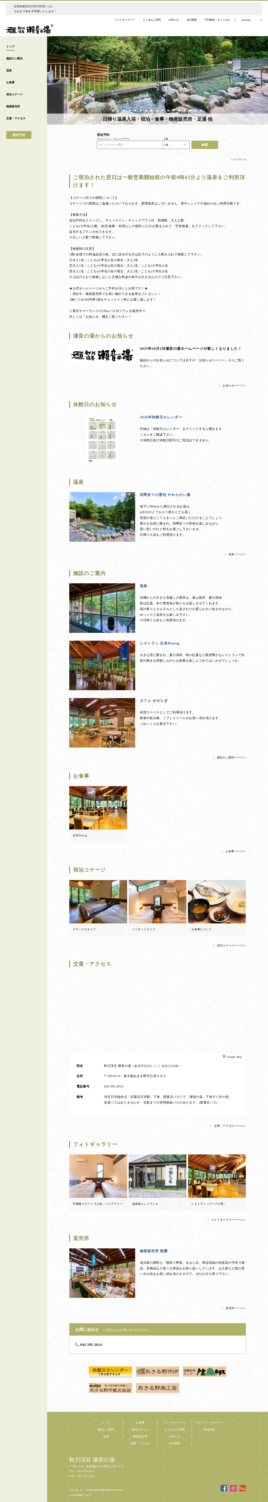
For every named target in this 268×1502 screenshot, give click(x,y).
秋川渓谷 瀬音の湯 (92, 1460)
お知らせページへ (234, 385)
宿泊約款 (209, 1429)
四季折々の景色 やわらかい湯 (165, 495)
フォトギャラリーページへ (228, 1219)
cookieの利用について (80, 1495)
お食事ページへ (236, 851)
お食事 (140, 1422)
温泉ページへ (237, 554)
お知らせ (174, 1436)
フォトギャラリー (174, 1422)
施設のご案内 (106, 1429)
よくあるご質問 (175, 1429)
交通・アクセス (140, 1443)
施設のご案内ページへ (231, 757)
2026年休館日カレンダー (161, 417)
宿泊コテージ (140, 1429)
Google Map (234, 1056)
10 (163, 110)
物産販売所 (140, 1436)
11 (168, 110)
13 (179, 110)
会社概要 (174, 1443)
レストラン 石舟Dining (160, 643)
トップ (106, 1422)
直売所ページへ (236, 1308)
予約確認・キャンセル (217, 19)
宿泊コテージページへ (231, 945)
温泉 (144, 586)
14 (185, 110)
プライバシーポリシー (209, 1422)
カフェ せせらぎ (154, 701)
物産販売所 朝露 (154, 1251)
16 (196, 110)
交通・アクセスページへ (230, 1125)
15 (190, 110)
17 (201, 110)
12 (174, 110)
